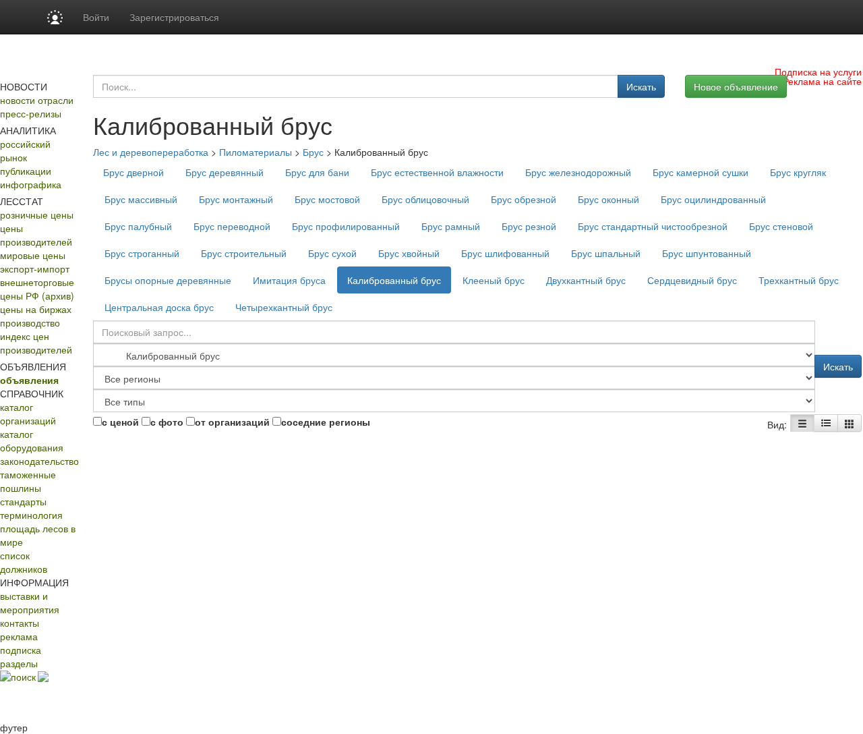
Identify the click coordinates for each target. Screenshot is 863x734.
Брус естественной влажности (437, 172)
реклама (19, 636)
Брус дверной (133, 172)
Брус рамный (450, 226)
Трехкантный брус (798, 280)
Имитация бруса (289, 280)
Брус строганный (142, 253)
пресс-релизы (30, 113)
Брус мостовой (327, 199)
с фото (166, 421)
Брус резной (529, 226)
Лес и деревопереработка (150, 152)
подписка (20, 649)
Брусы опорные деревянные (168, 280)
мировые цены (32, 255)
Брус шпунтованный (706, 253)
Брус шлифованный (505, 253)
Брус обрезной (523, 199)
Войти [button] (96, 17)
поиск (23, 676)
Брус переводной (232, 226)
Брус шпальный (606, 253)
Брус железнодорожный (578, 172)
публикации (25, 170)
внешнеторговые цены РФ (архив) (37, 288)
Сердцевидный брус (692, 280)
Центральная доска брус (159, 307)
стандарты (23, 501)
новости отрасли (36, 100)
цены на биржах (35, 309)
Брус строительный (244, 253)
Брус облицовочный (425, 199)
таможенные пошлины (28, 481)
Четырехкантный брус (283, 307)
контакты (19, 622)
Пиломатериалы (255, 152)
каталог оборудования (31, 440)
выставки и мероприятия (29, 602)
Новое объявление (736, 86)
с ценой (120, 421)
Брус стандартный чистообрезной (652, 226)
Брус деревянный (224, 172)
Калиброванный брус (394, 280)
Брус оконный (608, 199)
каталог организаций (28, 413)
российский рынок (25, 150)
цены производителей (36, 234)
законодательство (39, 461)
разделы (19, 663)
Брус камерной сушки (700, 172)
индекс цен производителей (36, 342)
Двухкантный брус (586, 280)
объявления (29, 380)
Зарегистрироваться (174, 17)
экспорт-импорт (34, 268)
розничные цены (36, 214)
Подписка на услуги (818, 71)
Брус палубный (138, 226)
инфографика (30, 184)
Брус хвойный (409, 253)
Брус (313, 152)
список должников (23, 561)
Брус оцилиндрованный (713, 199)
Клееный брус (494, 280)
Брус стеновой (781, 226)
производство (30, 322)
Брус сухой (332, 253)
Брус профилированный (346, 226)
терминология (31, 514)
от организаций (232, 421)
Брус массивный (141, 199)
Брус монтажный (236, 199)
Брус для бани (317, 172)
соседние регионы (325, 421)
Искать (641, 86)
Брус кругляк (798, 172)
